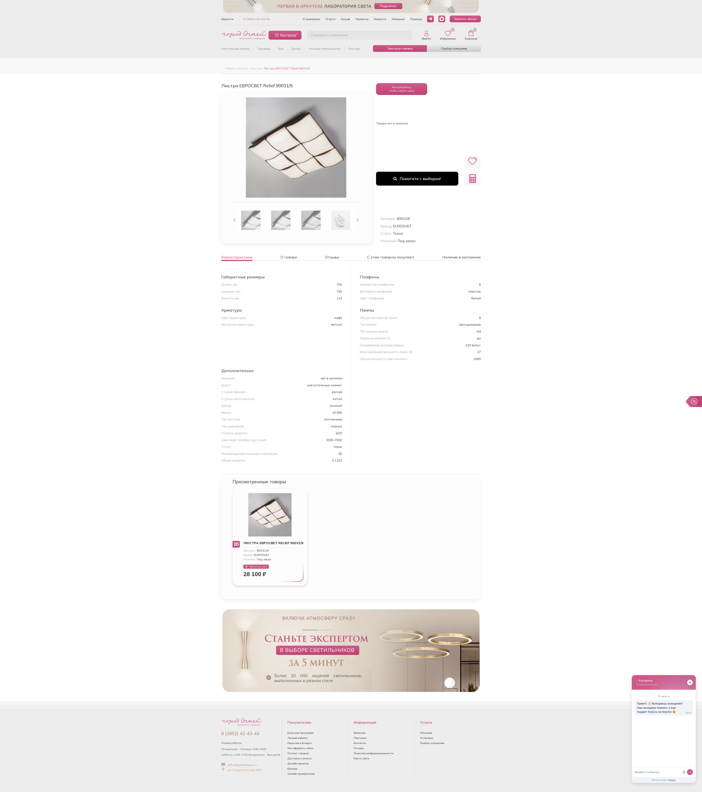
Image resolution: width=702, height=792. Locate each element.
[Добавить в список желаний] (472, 161)
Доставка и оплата (300, 758)
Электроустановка (400, 48)
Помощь (416, 19)
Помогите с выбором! (420, 178)
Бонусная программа (301, 732)
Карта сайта (361, 758)
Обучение (426, 732)
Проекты (361, 19)
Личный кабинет (298, 738)
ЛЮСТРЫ (354, 48)
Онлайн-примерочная (301, 773)
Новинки (398, 19)
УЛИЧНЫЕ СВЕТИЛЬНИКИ (324, 48)
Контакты (360, 743)
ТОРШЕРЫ (263, 48)
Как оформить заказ (300, 748)
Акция (345, 19)
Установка (426, 738)
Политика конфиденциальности (373, 753)
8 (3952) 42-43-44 (257, 19)
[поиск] (405, 35)
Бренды (292, 768)
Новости (380, 19)
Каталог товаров (298, 753)
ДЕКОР (296, 48)
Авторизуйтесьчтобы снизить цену (401, 88)
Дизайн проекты (298, 763)
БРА (281, 48)
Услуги (330, 19)
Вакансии (359, 732)
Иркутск (227, 19)
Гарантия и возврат (300, 743)
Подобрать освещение (329, 35)
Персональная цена (258, 567)
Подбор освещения (454, 48)
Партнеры (360, 738)
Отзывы (359, 748)
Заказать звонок (465, 19)
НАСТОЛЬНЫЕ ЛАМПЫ (235, 48)
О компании (311, 19)
